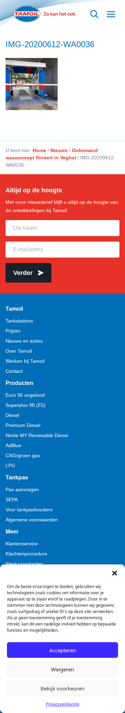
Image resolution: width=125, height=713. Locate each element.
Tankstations (19, 321)
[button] (114, 573)
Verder (23, 272)
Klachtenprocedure (26, 553)
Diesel (12, 415)
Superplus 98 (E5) (25, 405)
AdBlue (13, 445)
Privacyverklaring (62, 704)
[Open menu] (111, 14)
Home (39, 150)
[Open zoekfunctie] (94, 14)
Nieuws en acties (24, 341)
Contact (14, 371)
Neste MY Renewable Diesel (37, 435)
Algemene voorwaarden (32, 519)
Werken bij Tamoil (25, 361)
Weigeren (62, 669)
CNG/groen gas (23, 455)
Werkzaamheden (24, 564)
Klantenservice (22, 543)
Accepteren (62, 650)
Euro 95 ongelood (25, 395)
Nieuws (59, 150)
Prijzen (13, 331)
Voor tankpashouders (29, 509)
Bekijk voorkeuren (62, 688)
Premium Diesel (23, 425)
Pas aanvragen (22, 489)
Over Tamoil (19, 351)
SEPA (12, 499)
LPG (10, 465)
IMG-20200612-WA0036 (50, 44)
